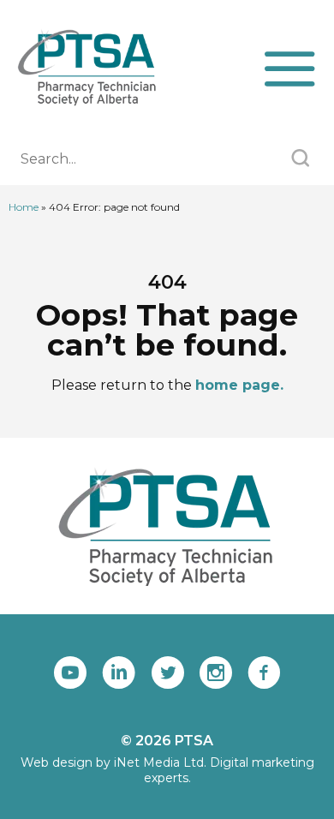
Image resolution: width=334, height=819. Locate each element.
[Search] (300, 160)
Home (24, 206)
